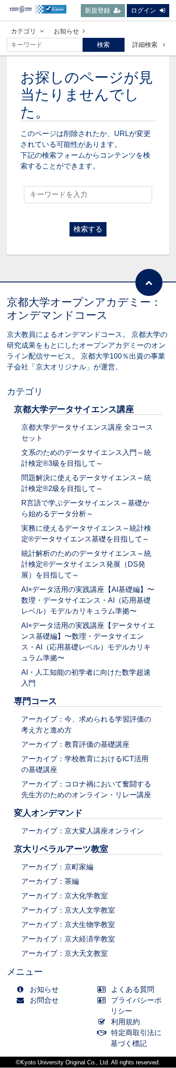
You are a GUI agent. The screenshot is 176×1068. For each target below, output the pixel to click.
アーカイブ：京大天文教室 (64, 953)
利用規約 (125, 1022)
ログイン (143, 10)
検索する (88, 229)
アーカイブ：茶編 (50, 881)
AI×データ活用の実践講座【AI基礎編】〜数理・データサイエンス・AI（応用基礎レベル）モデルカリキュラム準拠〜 (87, 600)
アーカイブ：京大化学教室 (64, 896)
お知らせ (66, 31)
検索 (103, 44)
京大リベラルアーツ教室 (61, 849)
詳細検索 (145, 44)
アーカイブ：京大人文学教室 (68, 910)
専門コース (35, 701)
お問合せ (44, 1000)
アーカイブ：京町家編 (57, 867)
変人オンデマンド (48, 813)
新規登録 (97, 10)
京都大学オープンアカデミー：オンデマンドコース (84, 308)
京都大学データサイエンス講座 (74, 409)
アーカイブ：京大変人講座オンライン (82, 831)
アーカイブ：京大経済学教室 (68, 939)
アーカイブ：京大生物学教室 (68, 924)
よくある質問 (132, 989)
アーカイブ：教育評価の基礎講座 (75, 744)
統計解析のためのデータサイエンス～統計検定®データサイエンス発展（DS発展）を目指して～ (86, 564)
